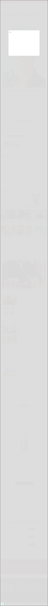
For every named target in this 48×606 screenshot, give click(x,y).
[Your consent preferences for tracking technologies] (2, 604)
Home (10, 32)
